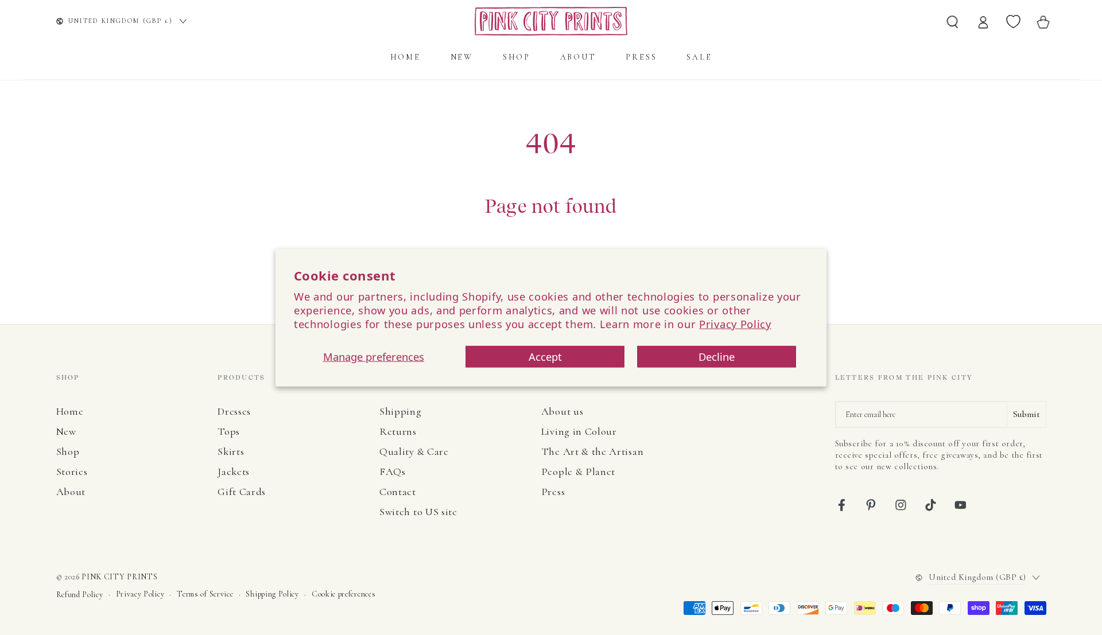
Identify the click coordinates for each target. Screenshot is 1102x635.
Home (70, 411)
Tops (229, 431)
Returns (398, 431)
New (66, 431)
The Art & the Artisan (592, 451)
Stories (72, 471)
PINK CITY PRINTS (119, 577)
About (71, 491)
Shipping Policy (272, 594)
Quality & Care (414, 451)
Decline (717, 356)
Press (553, 491)
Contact (397, 491)
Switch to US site (418, 511)
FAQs (392, 471)
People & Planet (578, 471)
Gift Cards (242, 491)
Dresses (234, 411)
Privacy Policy (735, 324)
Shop (68, 451)
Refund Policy (79, 594)
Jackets (234, 471)
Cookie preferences (343, 594)
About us (562, 411)
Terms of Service (205, 594)
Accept (545, 356)
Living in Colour (579, 431)
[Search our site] (952, 21)
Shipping (400, 411)
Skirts (231, 451)
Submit (1026, 414)
